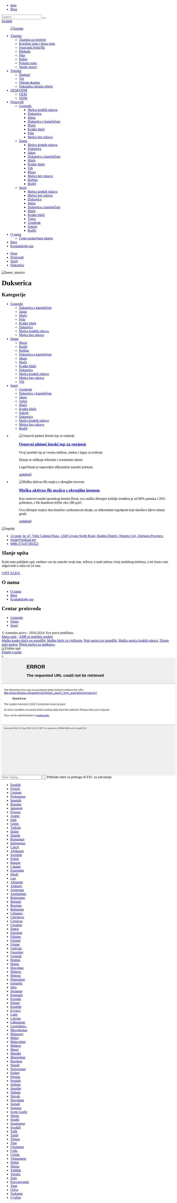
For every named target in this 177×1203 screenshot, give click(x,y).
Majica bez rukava (40, 137)
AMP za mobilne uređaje (36, 636)
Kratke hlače (36, 129)
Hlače (32, 125)
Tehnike (15, 71)
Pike (22, 55)
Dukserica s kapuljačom (44, 121)
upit (21, 474)
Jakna (31, 117)
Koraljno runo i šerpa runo (37, 43)
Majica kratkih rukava (42, 110)
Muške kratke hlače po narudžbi (23, 640)
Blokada (24, 51)
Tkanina (16, 36)
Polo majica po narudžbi (100, 640)
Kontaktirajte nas (21, 246)
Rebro (23, 59)
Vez (21, 78)
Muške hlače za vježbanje (64, 640)
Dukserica (34, 113)
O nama (15, 234)
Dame (23, 141)
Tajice (32, 219)
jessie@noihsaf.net (23, 540)
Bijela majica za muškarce (37, 644)
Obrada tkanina (29, 82)
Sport (22, 187)
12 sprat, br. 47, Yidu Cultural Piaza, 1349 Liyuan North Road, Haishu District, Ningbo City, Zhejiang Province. (87, 536)
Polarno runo (28, 63)
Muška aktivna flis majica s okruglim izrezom (59, 490)
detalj (28, 474)
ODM (23, 98)
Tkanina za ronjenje (32, 40)
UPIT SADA (11, 573)
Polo (31, 133)
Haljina (33, 180)
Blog (13, 9)
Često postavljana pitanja (36, 238)
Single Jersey (28, 67)
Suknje (32, 226)
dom (13, 5)
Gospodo (25, 106)
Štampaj (24, 75)
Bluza (32, 172)
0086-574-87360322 (24, 543)
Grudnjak (34, 223)
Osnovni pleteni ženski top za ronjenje (52, 444)
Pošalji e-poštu (12, 652)
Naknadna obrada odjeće (36, 86)
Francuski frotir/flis (32, 47)
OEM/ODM (18, 90)
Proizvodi (17, 102)
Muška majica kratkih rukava (138, 640)
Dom (13, 253)
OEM (23, 94)
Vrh (30, 168)
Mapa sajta (9, 636)
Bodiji (32, 184)
